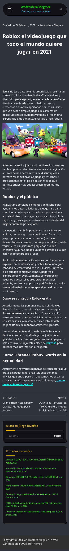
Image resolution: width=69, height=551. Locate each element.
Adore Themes (33, 544)
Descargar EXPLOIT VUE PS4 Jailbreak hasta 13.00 (29, 476)
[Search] (60, 9)
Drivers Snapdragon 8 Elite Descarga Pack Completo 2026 (33, 511)
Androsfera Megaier (35, 7)
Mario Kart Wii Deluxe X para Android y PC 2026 (28, 485)
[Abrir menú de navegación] (9, 9)
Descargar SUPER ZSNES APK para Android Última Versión (33, 459)
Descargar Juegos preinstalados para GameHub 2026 (31, 494)
